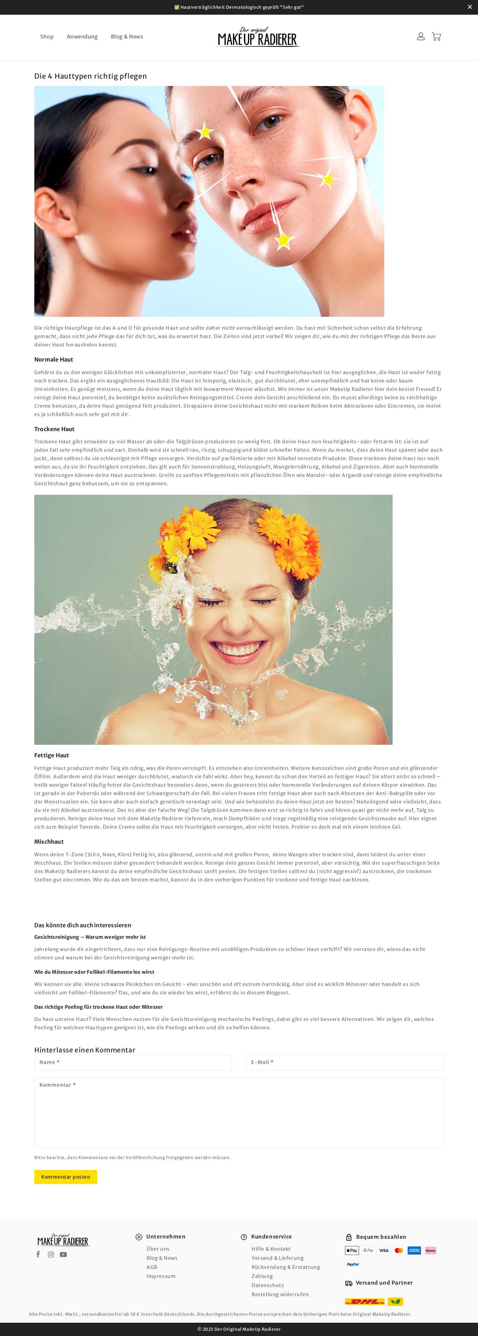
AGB (152, 1267)
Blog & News (162, 1258)
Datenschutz (268, 1285)
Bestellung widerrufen (280, 1294)
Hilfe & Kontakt (271, 1249)
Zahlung (262, 1276)
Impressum (161, 1276)
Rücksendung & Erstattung (286, 1267)
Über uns (158, 1249)
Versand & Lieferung (277, 1258)
